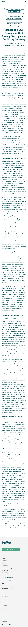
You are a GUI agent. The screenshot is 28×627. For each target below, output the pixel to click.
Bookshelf (4, 585)
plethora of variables (15, 61)
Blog (6, 9)
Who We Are (5, 565)
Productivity (14, 25)
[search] (22, 1)
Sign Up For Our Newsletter (11, 549)
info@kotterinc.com (5, 603)
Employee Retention (14, 11)
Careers (4, 598)
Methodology (5, 573)
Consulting (4, 560)
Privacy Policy (4, 610)
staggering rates (7, 106)
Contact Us (5, 596)
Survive (8, 428)
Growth (8, 16)
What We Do (5, 563)
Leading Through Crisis (14, 21)
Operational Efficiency (14, 23)
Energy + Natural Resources (14, 14)
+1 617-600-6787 (5, 605)
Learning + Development (8, 568)
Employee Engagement (17, 9)
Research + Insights (7, 581)
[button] (25, 1)
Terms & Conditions (5, 608)
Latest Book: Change (7, 588)
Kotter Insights (18, 16)
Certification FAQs (6, 570)
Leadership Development (14, 18)
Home (3, 558)
